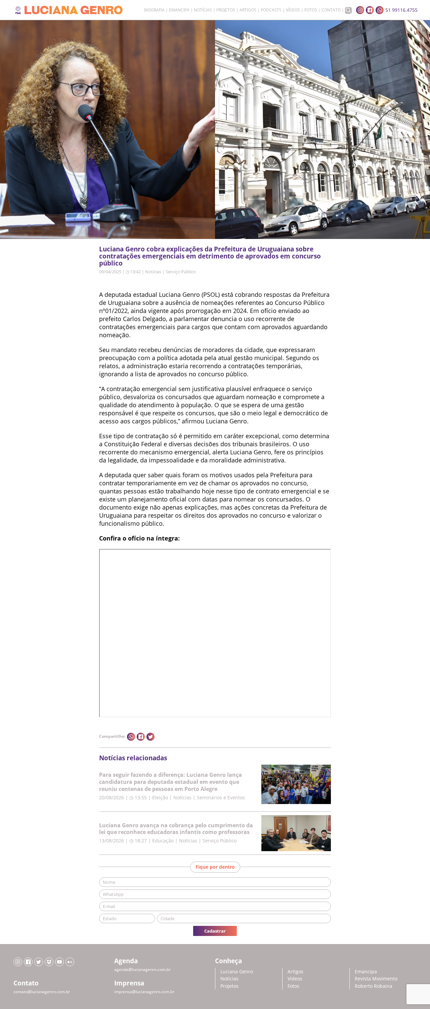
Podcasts (271, 10)
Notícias (203, 10)
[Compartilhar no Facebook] (141, 737)
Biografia (154, 10)
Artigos (248, 10)
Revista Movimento (376, 978)
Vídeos (293, 10)
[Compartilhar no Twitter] (150, 737)
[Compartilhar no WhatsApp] (131, 737)
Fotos (310, 10)
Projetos (225, 10)
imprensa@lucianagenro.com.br (144, 992)
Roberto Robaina (373, 986)
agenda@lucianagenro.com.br (142, 969)
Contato (331, 10)
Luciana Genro (236, 971)
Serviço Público (181, 272)
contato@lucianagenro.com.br (41, 992)
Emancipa (179, 10)
